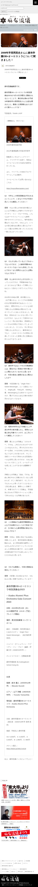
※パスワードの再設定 (13, 11)
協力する (21, 861)
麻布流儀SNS (23, 869)
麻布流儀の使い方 (29, 871)
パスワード (3, 8)
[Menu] (35, 2)
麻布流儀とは (5, 869)
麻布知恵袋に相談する (7, 865)
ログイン (25, 863)
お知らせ (13, 871)
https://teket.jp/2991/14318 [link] (16, 749)
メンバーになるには (7, 863)
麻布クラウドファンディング (9, 861)
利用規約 (21, 885)
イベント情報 (5, 871)
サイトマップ (28, 885)
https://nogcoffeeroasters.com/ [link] (17, 188)
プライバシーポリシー (11, 885)
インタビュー (14, 869)
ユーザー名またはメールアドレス (9, 5)
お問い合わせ (17, 863)
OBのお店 (20, 871)
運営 (3, 885)
